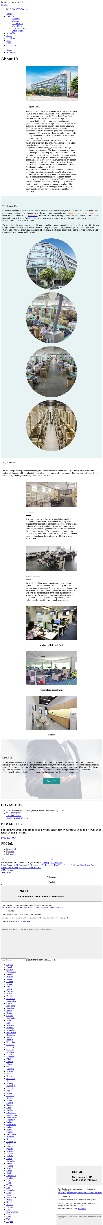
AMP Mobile (56, 863)
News (8, 40)
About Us (10, 33)
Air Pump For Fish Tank (52, 865)
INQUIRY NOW (8, 838)
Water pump (17, 21)
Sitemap (46, 863)
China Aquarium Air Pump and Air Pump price (21, 865)
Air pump (16, 19)
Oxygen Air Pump (71, 865)
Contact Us (11, 45)
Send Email (6, 872)
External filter (17, 31)
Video (9, 35)
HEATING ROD (19, 28)
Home (9, 14)
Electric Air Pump (87, 865)
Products (10, 16)
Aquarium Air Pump (9, 867)
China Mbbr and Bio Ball (30, 867)
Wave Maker (17, 26)
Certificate (10, 38)
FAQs (9, 43)
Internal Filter (17, 23)
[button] (51, 781)
